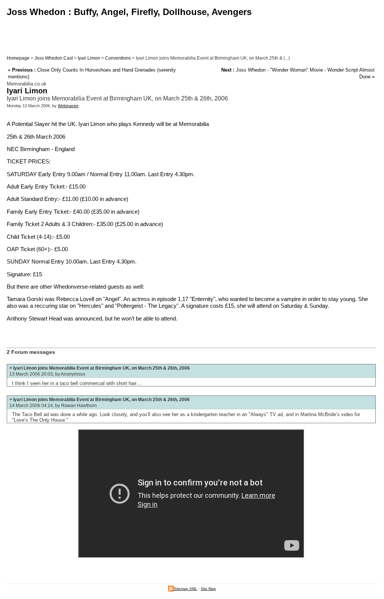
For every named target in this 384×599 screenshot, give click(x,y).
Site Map (208, 589)
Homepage (18, 58)
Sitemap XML (185, 589)
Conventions (118, 58)
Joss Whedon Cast (53, 58)
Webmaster (68, 105)
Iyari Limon (89, 58)
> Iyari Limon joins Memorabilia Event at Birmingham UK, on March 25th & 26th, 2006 (99, 368)
